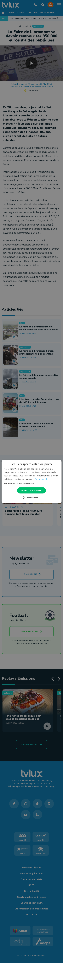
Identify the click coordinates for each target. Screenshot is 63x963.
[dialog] (32, 481)
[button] (31, 483)
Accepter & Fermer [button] (31, 490)
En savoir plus (42, 479)
